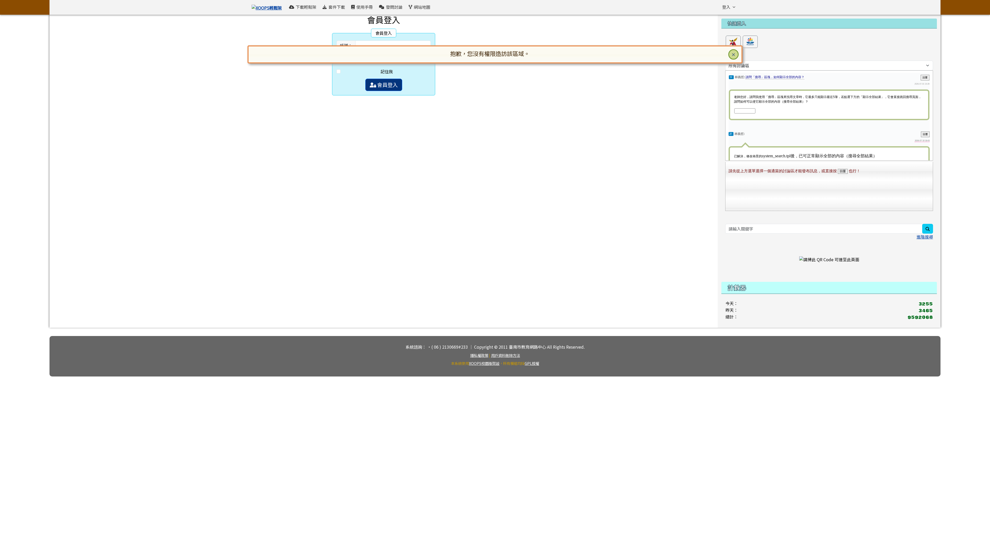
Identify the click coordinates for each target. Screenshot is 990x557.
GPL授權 (532, 363)
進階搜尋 (925, 237)
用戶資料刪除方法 (505, 355)
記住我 (387, 71)
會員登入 (387, 84)
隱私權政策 (479, 355)
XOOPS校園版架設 (484, 363)
